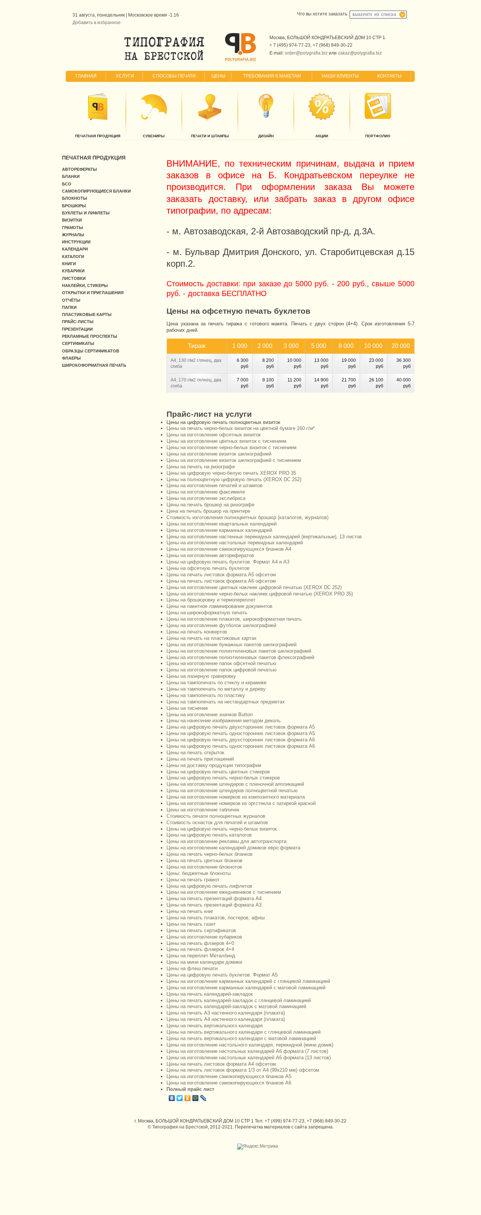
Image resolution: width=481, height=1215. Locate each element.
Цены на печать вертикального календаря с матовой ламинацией (241, 1038)
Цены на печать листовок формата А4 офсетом (221, 1064)
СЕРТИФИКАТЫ (78, 343)
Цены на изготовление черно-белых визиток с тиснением (231, 447)
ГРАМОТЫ (72, 227)
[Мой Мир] (196, 1098)
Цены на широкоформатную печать (206, 612)
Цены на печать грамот (192, 879)
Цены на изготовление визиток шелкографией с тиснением (233, 460)
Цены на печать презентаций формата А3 (214, 905)
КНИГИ (69, 263)
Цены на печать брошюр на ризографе (210, 504)
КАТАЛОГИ (73, 256)
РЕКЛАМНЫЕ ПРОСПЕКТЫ (89, 336)
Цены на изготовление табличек (202, 810)
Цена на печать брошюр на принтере (208, 511)
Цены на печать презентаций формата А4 (214, 898)
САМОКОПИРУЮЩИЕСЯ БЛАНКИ (96, 191)
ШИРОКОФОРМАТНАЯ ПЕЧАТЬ (94, 365)
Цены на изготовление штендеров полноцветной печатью (232, 790)
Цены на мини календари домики (204, 962)
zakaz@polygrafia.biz (360, 53)
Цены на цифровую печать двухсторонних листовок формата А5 (240, 727)
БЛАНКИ (71, 176)
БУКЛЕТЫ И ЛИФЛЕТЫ (86, 213)
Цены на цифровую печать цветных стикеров (218, 772)
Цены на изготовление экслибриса (205, 498)
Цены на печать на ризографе (200, 466)
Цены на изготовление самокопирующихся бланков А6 (228, 1083)
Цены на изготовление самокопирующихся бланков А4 (228, 549)
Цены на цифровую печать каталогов (209, 835)
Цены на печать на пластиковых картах (211, 638)
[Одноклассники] (188, 1098)
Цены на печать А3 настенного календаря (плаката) (225, 1013)
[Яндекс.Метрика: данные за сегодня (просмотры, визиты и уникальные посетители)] (257, 1147)
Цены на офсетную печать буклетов (208, 568)
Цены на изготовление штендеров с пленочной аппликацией (235, 784)
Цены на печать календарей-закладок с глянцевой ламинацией (238, 1000)
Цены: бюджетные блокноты (198, 873)
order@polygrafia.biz (306, 53)
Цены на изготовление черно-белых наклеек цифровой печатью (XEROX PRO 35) (259, 594)
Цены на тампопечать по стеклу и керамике (216, 682)
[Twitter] (180, 1098)
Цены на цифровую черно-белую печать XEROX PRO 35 (231, 473)
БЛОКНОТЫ (74, 198)
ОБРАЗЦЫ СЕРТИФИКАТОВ (90, 351)
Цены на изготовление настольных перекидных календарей (234, 542)
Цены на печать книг (189, 911)
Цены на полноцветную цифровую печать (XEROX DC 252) (233, 479)
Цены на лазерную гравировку (201, 676)
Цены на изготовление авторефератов (210, 555)
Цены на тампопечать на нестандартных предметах (225, 702)
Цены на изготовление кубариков (204, 937)
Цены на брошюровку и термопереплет (211, 600)
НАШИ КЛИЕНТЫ (340, 76)
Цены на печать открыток (195, 752)
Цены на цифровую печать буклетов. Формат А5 (222, 975)
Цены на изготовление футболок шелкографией (221, 625)
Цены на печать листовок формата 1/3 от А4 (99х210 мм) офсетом (242, 1070)
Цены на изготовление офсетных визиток (213, 434)
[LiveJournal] (203, 1098)
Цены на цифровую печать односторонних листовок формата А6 (240, 746)
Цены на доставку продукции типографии (213, 765)
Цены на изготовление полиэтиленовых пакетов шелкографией (238, 651)
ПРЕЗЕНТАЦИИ (77, 329)
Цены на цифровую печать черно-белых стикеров (223, 778)
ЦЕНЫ (218, 76)
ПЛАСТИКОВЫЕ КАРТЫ (87, 314)
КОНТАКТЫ (389, 76)
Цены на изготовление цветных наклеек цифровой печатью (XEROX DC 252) (254, 587)
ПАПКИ (69, 307)
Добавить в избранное (97, 22)
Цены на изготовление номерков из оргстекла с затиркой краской (241, 803)
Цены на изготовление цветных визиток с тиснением (226, 441)
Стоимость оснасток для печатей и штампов (217, 822)
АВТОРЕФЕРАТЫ (79, 169)
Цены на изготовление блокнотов (204, 867)
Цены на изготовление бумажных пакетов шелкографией (231, 644)
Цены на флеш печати (192, 968)
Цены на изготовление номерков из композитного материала (235, 797)
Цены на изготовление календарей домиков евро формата (233, 847)
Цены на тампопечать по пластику (205, 695)
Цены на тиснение (187, 708)
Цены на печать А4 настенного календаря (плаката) (225, 1019)
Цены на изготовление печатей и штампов (214, 485)
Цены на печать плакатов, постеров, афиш (215, 917)
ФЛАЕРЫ (71, 358)
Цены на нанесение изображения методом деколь (223, 720)
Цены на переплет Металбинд (200, 955)
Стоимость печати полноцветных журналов (215, 816)
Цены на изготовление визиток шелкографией (218, 454)
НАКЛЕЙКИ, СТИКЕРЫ (85, 285)
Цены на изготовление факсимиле (205, 492)
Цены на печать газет (191, 924)
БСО (66, 184)
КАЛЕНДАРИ (75, 249)
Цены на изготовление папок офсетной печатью (221, 663)
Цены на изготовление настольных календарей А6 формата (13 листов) (248, 1057)
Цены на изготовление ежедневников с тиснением (223, 892)
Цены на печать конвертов (196, 632)
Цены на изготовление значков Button (209, 714)
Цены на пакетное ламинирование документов (219, 606)
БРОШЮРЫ (74, 206)
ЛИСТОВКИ (74, 278)
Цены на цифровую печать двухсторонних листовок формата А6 (240, 740)
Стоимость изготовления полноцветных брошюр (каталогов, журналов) (247, 517)
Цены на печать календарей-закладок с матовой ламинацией (236, 1006)
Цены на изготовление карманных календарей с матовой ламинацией (245, 987)
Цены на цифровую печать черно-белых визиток (221, 829)
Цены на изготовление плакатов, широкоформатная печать (234, 619)
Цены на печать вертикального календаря (214, 1025)
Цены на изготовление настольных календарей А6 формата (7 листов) (247, 1051)
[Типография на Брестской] (164, 60)
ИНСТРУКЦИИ (76, 242)
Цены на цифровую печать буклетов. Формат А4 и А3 (227, 562)
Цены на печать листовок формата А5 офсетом (221, 574)
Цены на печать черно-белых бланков (209, 854)
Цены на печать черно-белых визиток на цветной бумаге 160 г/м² (240, 428)
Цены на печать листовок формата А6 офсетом (221, 581)
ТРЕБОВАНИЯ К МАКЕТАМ (272, 76)
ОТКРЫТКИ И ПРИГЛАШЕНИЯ (93, 292)
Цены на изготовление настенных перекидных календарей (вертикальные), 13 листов (264, 536)
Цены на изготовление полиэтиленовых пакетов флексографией (240, 657)
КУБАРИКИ (73, 271)
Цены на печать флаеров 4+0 (200, 943)
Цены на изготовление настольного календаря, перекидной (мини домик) (249, 1045)
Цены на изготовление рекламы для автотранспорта (226, 841)
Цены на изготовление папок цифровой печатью (221, 670)
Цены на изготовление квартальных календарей (221, 524)
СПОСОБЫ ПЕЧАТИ (174, 76)
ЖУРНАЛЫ (73, 234)
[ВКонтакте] (172, 1098)
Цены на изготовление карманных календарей (219, 530)
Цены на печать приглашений (200, 759)
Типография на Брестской (180, 1127)
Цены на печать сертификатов (201, 930)
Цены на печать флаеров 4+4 (200, 949)
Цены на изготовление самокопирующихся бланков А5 (228, 1076)
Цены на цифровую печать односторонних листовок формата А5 (240, 733)
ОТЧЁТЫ (71, 300)
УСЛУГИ (125, 76)
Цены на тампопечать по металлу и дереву (216, 689)
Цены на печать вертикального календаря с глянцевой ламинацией (243, 1032)
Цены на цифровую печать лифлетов (209, 886)
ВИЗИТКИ (72, 220)
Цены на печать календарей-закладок (209, 994)
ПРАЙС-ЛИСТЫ (78, 321)
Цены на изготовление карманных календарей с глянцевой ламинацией (248, 981)
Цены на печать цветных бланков (204, 860)
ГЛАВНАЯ (86, 76)
